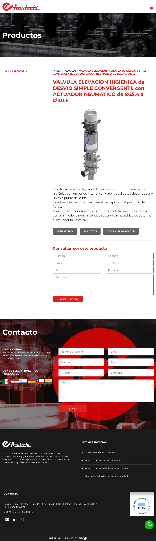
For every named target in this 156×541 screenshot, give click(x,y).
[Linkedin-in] (14, 519)
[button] (151, 8)
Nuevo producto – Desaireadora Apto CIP (104, 460)
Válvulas (70, 70)
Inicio (57, 70)
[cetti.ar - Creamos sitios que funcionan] (83, 538)
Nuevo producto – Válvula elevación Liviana (106, 468)
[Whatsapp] (22, 519)
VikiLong (61, 538)
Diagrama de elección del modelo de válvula (106, 476)
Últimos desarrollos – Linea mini (100, 453)
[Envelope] (7, 519)
